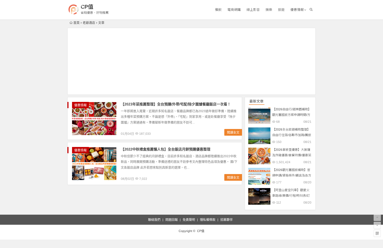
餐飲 (218, 10)
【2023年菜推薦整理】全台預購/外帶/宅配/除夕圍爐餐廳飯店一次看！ (176, 104)
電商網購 (234, 10)
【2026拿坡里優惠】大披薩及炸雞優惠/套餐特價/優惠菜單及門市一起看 (291, 155)
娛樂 (269, 10)
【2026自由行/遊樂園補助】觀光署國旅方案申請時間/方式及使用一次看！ (291, 114)
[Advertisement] (191, 61)
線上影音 (253, 10)
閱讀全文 (233, 132)
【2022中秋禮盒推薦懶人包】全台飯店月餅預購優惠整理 (165, 149)
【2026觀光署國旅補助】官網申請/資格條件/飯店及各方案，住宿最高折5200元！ (291, 175)
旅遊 (281, 10)
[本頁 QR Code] (377, 233)
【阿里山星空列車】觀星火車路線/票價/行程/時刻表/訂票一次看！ (291, 195)
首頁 (76, 22)
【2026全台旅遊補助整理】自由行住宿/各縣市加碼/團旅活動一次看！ (291, 135)
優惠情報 (297, 10)
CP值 (87, 7)
